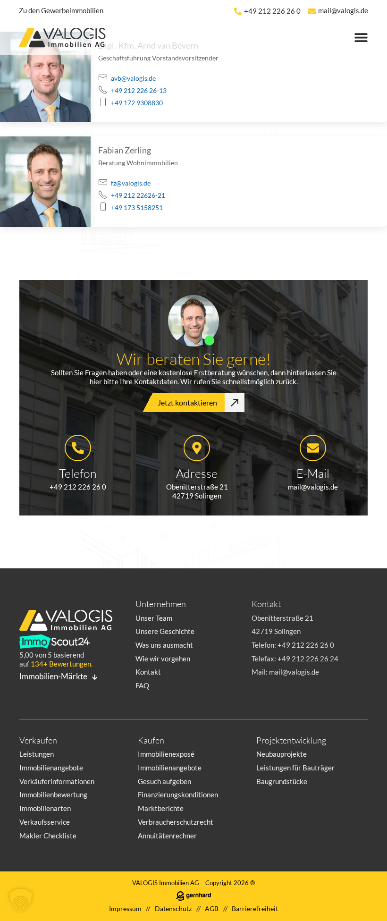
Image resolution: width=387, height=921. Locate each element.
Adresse (197, 473)
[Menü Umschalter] (361, 37)
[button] (21, 900)
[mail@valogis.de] (312, 11)
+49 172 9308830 (137, 103)
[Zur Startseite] (66, 39)
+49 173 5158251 (137, 207)
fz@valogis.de (131, 183)
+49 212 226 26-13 (139, 90)
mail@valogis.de (343, 11)
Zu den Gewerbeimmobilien (61, 11)
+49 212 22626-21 (138, 195)
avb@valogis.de (133, 78)
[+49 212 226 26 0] (238, 11)
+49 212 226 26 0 (272, 11)
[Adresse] (197, 448)
